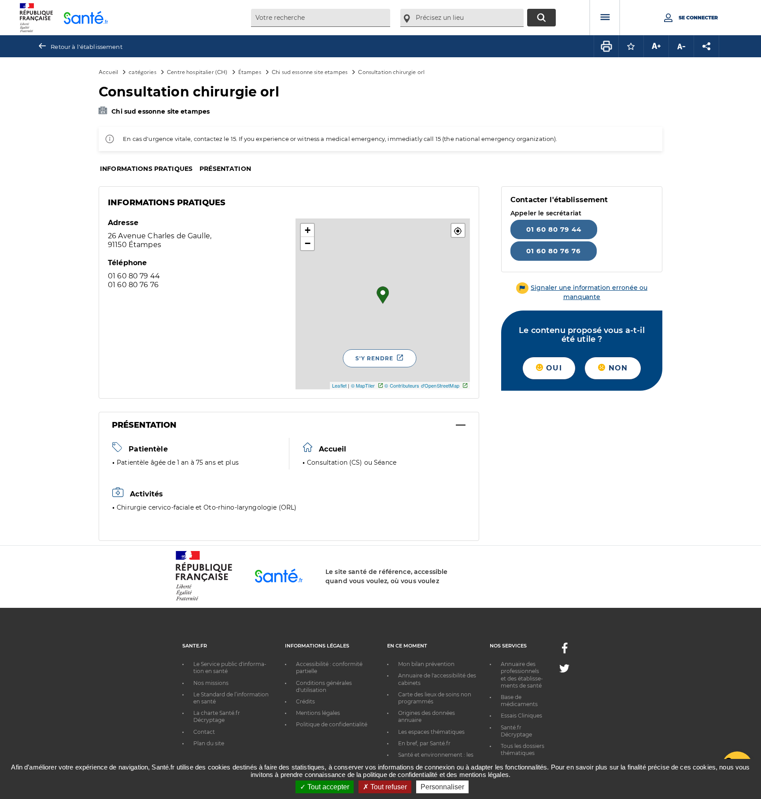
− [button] (307, 243)
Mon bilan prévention (426, 664)
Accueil (108, 71)
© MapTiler (363, 385)
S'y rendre (374, 358)
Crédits (305, 701)
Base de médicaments (519, 700)
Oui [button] (552, 368)
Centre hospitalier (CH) (197, 71)
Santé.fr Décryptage (516, 731)
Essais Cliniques (521, 715)
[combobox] (320, 18)
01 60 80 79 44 (553, 229)
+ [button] (307, 230)
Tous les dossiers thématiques (522, 749)
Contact (204, 732)
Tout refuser (388, 787)
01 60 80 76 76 (553, 251)
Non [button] (617, 368)
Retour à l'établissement (86, 46)
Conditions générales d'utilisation (324, 686)
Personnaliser (442, 787)
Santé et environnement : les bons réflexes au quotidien (435, 758)
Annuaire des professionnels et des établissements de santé (522, 675)
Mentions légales (318, 713)
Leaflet (339, 385)
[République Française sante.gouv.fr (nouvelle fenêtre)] (204, 599)
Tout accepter (327, 787)
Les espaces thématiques (431, 732)
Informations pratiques (146, 169)
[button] (458, 230)
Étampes (249, 71)
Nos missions (211, 683)
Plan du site (208, 743)
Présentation (225, 169)
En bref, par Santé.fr (424, 743)
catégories (142, 71)
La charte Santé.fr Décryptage (216, 716)
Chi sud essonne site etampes (309, 71)
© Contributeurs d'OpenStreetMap (421, 385)
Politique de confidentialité (331, 724)
